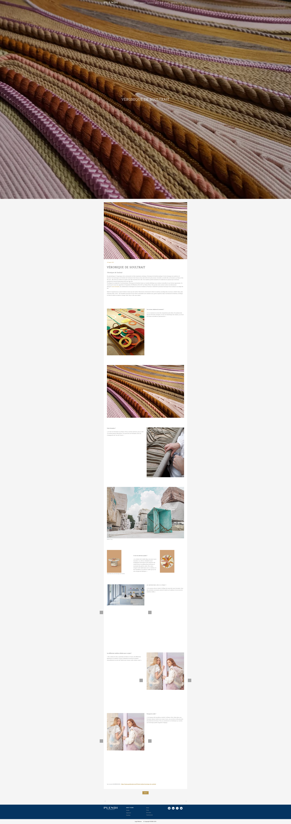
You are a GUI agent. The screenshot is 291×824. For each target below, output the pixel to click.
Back (145, 792)
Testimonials (149, 815)
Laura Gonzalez (115, 286)
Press (147, 810)
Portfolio (128, 815)
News (147, 807)
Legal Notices (138, 821)
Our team (148, 812)
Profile (127, 810)
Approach (128, 812)
